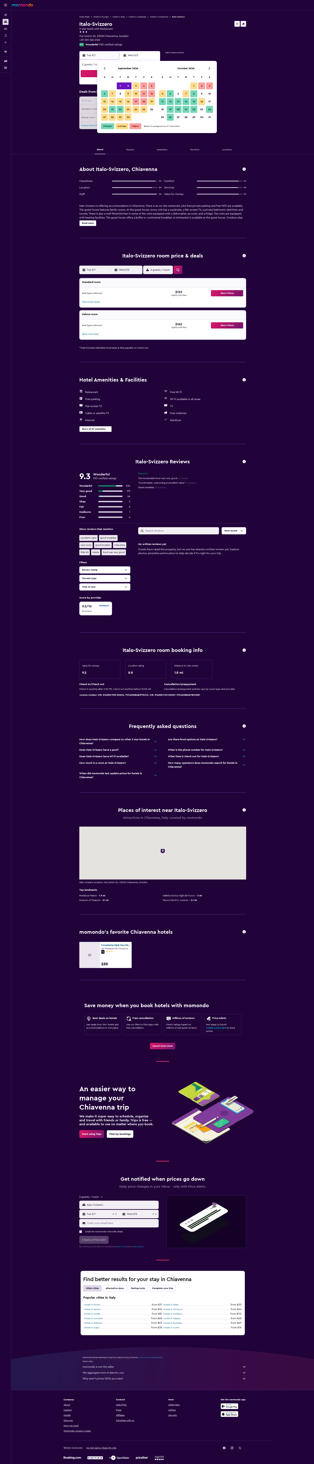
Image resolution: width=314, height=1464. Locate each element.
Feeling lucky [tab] (138, 1288)
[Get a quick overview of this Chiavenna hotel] (244, 169)
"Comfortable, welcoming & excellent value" (167, 483)
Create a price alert (216, 1028)
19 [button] (151, 101)
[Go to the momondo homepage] (22, 5)
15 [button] (120, 101)
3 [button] (136, 86)
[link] (162, 1046)
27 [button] (104, 117)
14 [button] (112, 101)
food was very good (114, 552)
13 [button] (104, 101)
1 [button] (120, 86)
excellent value (88, 538)
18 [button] (144, 101)
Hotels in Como (171, 1328)
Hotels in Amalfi (92, 1314)
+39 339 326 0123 (89, 40)
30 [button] (128, 117)
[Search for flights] (5, 15)
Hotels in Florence (172, 1309)
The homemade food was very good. (163, 478)
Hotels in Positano (172, 1314)
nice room (86, 545)
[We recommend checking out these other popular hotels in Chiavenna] (244, 932)
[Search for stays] (5, 22)
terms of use (121, 1247)
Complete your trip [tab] (162, 1288)
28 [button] (112, 117)
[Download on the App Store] (229, 1414)
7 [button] (112, 93)
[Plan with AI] (5, 42)
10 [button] (136, 93)
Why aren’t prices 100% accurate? (103, 1378)
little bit (84, 552)
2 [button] (128, 86)
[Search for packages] (5, 35)
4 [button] (144, 86)
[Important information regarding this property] (244, 650)
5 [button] (151, 86)
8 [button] (120, 93)
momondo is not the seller (98, 1367)
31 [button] (209, 117)
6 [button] (104, 93)
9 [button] (128, 93)
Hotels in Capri (91, 1328)
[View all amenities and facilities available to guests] (244, 380)
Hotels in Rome (92, 1305)
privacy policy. (137, 1247)
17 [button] (136, 101)
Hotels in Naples (171, 1318)
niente (95, 552)
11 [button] (144, 93)
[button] (5, 5)
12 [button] (151, 93)
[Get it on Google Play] (229, 1406)
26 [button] (151, 109)
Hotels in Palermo (93, 1323)
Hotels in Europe (101, 17)
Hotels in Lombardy (137, 17)
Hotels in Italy (119, 17)
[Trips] (5, 51)
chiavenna (119, 545)
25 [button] (143, 109)
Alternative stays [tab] (115, 1288)
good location (102, 545)
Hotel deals (84, 17)
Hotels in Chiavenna (159, 17)
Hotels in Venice (92, 1309)
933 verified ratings (110, 44)
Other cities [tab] (92, 1288)
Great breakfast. (152, 487)
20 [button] (104, 109)
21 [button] (112, 109)
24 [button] (135, 109)
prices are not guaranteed (150, 1357)
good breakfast (108, 538)
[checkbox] (95, 608)
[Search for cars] (5, 28)
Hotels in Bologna (172, 1323)
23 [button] (128, 109)
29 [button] (120, 117)
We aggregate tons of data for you (103, 1372)
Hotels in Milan (170, 1305)
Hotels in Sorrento (93, 1318)
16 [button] (128, 101)
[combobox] (122, 1205)
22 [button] (120, 109)
